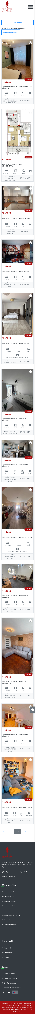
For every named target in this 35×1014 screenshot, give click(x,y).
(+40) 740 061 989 (10, 974)
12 (10, 831)
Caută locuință (8, 952)
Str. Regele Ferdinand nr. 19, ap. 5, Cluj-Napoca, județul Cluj (15, 872)
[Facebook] (3, 992)
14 (24, 831)
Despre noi (7, 948)
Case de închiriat (9, 920)
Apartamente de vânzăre (11, 892)
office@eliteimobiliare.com (12, 987)
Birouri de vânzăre (9, 901)
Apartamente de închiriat (11, 915)
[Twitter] (9, 992)
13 (17, 831)
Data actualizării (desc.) (10, 32)
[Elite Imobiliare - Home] (7, 7)
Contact (6, 957)
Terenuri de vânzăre (10, 906)
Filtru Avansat (17, 22)
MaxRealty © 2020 (25, 1009)
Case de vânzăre (8, 896)
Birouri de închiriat (9, 924)
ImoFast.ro (16, 1011)
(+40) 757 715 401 (10, 978)
